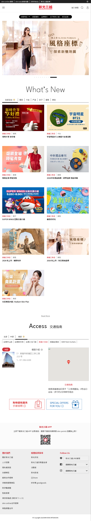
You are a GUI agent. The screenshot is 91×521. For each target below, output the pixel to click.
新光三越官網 (45, 1)
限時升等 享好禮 (8, 136)
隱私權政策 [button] (6, 467)
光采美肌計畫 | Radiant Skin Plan (15, 301)
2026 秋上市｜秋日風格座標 (58, 260)
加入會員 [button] (75, 7)
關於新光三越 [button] (7, 457)
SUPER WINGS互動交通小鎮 (13, 219)
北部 (5, 336)
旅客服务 (35, 17)
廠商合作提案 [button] (7, 477)
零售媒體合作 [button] (7, 508)
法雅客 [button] (33, 467)
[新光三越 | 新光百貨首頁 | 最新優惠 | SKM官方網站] (45, 7)
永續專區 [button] (5, 472)
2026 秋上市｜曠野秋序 (11, 260)
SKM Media (35, 1)
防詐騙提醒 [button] (6, 487)
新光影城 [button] (34, 472)
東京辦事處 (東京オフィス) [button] (13, 498)
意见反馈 (65, 17)
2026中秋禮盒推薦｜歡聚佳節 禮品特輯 (62, 178)
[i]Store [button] (34, 477)
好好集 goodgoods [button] (38, 482)
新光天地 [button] (34, 457)
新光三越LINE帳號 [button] (73, 458)
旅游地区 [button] (24, 17)
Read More (45, 316)
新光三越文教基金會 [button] (39, 462)
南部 (20, 336)
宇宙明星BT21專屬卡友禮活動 (59, 136)
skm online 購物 (7, 1)
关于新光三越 (54, 17)
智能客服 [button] (5, 493)
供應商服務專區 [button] (8, 482)
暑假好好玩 (51, 219)
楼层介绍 (36, 349)
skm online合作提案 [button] (10, 503)
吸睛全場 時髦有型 (9, 178)
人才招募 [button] (5, 462)
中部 (12, 336)
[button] (87, 1)
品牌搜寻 (44, 17)
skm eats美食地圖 (21, 1)
